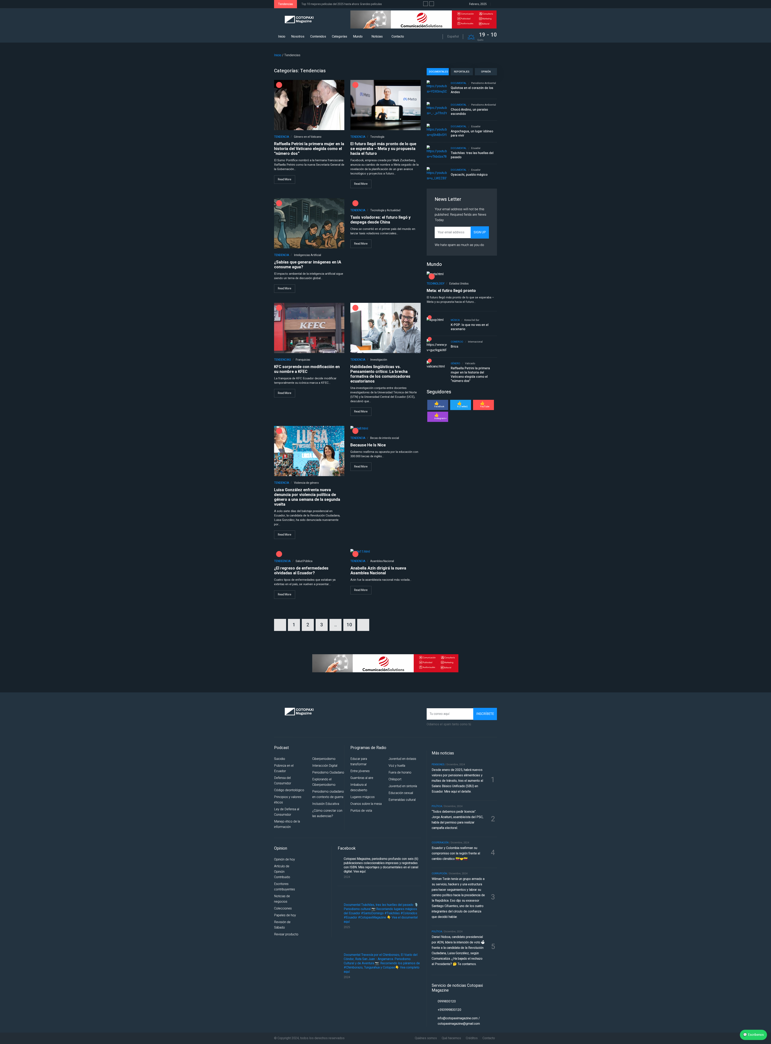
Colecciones (283, 908)
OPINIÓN (486, 71)
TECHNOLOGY (436, 283)
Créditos (472, 1038)
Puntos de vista (361, 810)
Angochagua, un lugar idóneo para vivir (472, 133)
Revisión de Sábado (282, 925)
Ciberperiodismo (324, 758)
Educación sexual (401, 793)
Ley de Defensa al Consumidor (286, 812)
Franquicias (303, 359)
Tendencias (313, 71)
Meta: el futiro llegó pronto (451, 290)
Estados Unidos (459, 283)
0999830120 (447, 1001)
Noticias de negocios (282, 899)
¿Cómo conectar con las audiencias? (327, 813)
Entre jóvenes (360, 771)
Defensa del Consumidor (282, 781)
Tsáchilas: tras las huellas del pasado (472, 155)
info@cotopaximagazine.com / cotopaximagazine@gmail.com (459, 1021)
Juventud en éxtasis (402, 758)
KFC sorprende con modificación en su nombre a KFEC (307, 369)
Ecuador (475, 126)
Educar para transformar (358, 761)
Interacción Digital (324, 765)
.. (335, 624)
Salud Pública (304, 561)
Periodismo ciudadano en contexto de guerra (328, 794)
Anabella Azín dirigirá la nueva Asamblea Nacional (378, 571)
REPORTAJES (461, 71)
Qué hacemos (451, 1038)
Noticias (377, 36)
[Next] (363, 625)
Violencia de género (306, 483)
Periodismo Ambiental (483, 83)
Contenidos (318, 36)
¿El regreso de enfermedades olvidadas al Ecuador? (301, 571)
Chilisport (395, 779)
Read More (284, 179)
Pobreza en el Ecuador (284, 768)
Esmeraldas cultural (402, 799)
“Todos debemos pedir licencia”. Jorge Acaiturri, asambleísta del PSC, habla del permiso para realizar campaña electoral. (457, 819)
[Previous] (280, 625)
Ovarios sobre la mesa (366, 803)
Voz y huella (397, 765)
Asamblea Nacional (382, 561)
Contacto (398, 36)
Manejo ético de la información (287, 824)
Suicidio (279, 758)
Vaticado (470, 363)
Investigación (378, 359)
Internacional (475, 342)
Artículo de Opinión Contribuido (282, 872)
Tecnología (377, 137)
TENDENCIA (281, 137)
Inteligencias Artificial (307, 255)
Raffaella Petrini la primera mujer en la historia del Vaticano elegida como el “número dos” (309, 149)
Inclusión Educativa (325, 803)
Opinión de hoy (284, 859)
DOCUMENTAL (458, 83)
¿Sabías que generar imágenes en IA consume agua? (307, 264)
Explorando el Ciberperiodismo (324, 782)
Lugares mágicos (362, 797)
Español (453, 36)
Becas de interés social (384, 438)
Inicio (281, 36)
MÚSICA (455, 320)
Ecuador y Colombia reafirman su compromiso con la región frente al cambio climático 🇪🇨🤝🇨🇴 (456, 853)
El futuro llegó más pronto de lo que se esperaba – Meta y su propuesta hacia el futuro (383, 149)
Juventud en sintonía (403, 786)
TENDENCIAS (282, 359)
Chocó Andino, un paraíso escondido (469, 112)
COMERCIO (457, 342)
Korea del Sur (471, 320)
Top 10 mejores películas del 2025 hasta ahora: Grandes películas (341, 4)
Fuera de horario (400, 772)
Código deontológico (289, 790)
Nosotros (297, 36)
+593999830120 (449, 1009)
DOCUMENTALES (438, 71)
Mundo (358, 36)
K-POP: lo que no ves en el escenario (470, 327)
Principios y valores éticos (287, 800)
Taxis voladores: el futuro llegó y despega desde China (380, 220)
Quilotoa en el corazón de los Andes (472, 90)
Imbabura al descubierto (358, 787)
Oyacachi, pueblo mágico (469, 175)
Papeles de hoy (285, 915)
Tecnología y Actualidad (385, 210)
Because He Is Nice (368, 445)
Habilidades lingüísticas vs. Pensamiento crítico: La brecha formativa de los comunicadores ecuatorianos (380, 374)
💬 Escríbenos (753, 1034)
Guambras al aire (361, 778)
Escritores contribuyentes (284, 887)
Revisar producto (286, 934)
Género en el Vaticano (307, 137)
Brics (454, 347)
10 (349, 624)
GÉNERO (455, 363)
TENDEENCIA (282, 561)
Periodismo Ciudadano (328, 772)
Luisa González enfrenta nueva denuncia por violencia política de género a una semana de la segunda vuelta (307, 497)
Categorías (339, 36)
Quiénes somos (426, 1038)
